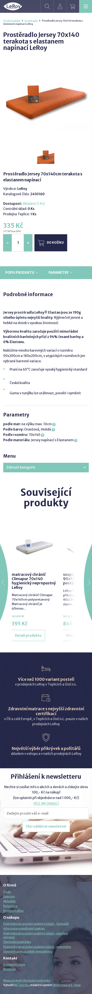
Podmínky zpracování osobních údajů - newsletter (37, 947)
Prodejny (9, 969)
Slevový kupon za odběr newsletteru (27, 951)
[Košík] (72, 6)
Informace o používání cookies (24, 928)
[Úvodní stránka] (12, 6)
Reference (10, 906)
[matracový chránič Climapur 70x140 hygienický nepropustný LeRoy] (34, 545)
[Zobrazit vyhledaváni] (47, 6)
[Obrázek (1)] (46, 155)
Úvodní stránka (11, 20)
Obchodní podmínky (17, 942)
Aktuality (9, 901)
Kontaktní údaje (14, 964)
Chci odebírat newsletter (46, 826)
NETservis (21, 985)
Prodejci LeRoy (13, 911)
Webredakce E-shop (67, 985)
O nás (7, 892)
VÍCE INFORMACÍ (46, 804)
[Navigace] (85, 6)
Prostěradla (31, 20)
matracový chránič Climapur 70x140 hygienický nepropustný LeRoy (34, 581)
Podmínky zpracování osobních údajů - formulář (36, 924)
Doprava (9, 896)
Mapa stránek (12, 980)
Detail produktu (28, 635)
